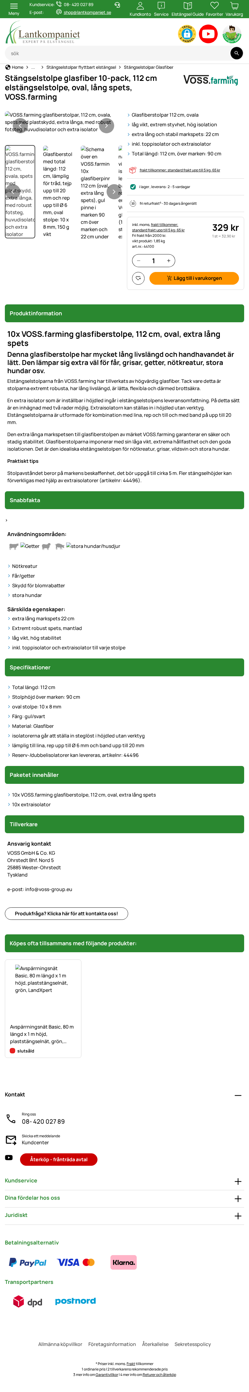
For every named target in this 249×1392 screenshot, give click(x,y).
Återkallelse (155, 1344)
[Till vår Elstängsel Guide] (232, 35)
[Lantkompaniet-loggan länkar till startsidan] (67, 32)
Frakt (131, 1363)
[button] (187, 34)
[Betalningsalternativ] (75, 1262)
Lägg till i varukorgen (198, 278)
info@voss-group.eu (39, 889)
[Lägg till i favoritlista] (138, 278)
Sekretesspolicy (193, 1344)
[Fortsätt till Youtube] (208, 35)
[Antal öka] (168, 260)
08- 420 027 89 (43, 1121)
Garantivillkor (107, 1374)
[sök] (236, 53)
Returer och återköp (159, 1374)
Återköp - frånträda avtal (58, 1159)
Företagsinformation (112, 1344)
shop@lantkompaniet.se (87, 12)
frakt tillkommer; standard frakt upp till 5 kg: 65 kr (180, 170)
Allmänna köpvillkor (60, 1344)
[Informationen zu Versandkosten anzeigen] (51, 1301)
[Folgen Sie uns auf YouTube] (9, 1159)
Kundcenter (35, 1142)
